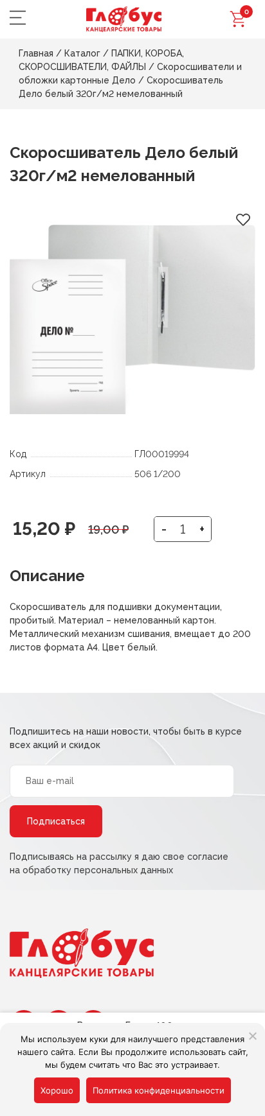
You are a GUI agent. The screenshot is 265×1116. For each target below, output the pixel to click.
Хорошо (57, 1090)
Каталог (82, 53)
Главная (36, 53)
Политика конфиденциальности (158, 1090)
